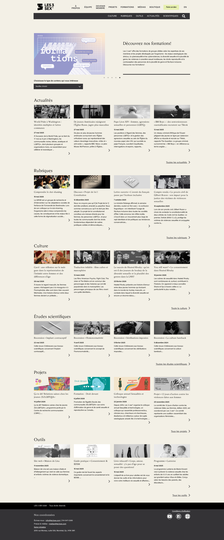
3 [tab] (112, 77)
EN (185, 7)
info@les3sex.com (53, 521)
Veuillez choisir (41, 86)
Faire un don (171, 7)
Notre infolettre (40, 527)
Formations (127, 7)
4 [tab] (116, 77)
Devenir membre (100, 7)
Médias (142, 7)
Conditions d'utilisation (181, 511)
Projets (112, 7)
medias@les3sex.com (57, 524)
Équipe (88, 7)
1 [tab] (104, 77)
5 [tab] (119, 77)
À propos (76, 7)
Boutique (154, 7)
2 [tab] (108, 77)
